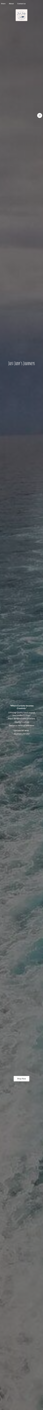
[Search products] (39, 115)
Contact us (21, 3)
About (11, 3)
